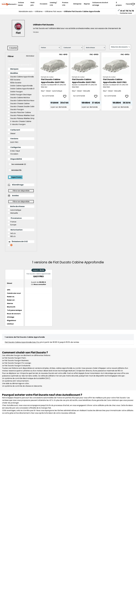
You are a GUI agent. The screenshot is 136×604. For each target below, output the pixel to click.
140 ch (13, 233)
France (13, 222)
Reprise (87, 4)
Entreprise (77, 4)
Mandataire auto (27, 11)
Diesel (12, 133)
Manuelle (14, 213)
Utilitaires (40, 11)
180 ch (13, 236)
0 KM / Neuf (15, 151)
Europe (13, 224)
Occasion (43, 4)
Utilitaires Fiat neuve (54, 11)
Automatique (15, 210)
